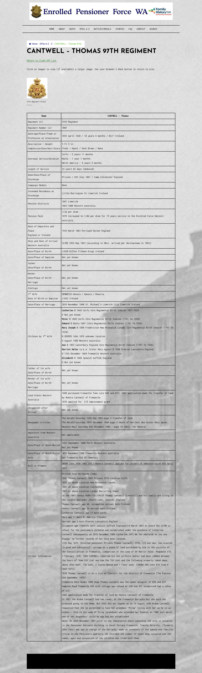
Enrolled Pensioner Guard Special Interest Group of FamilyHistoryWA (92, 656)
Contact (141, 29)
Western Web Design (58, 659)
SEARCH (153, 29)
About (62, 29)
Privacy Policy (49, 663)
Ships (72, 29)
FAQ (130, 29)
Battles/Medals (102, 29)
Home (51, 29)
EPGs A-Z (85, 29)
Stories (120, 29)
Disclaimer (35, 663)
